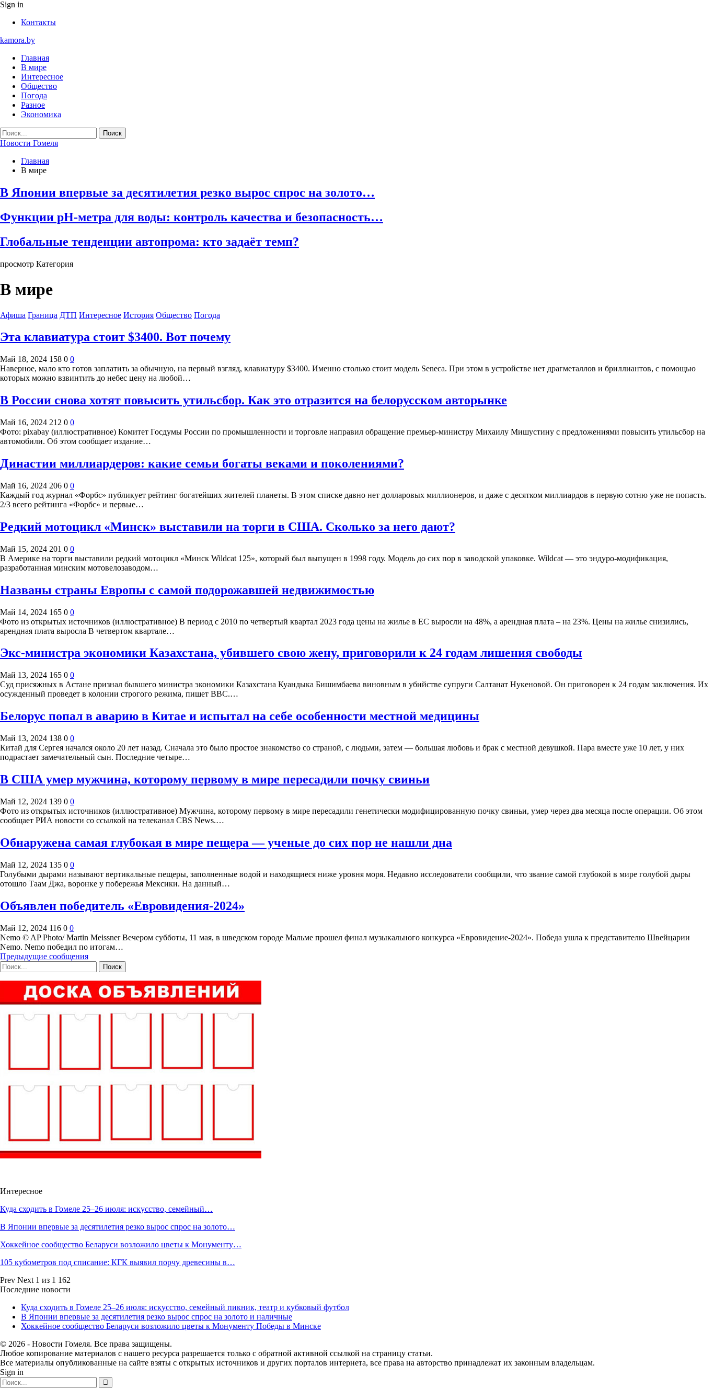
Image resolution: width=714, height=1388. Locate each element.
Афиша (13, 315)
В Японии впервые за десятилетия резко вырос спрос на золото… (187, 192)
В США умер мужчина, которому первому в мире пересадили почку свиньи (215, 779)
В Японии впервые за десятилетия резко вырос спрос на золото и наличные (156, 1316)
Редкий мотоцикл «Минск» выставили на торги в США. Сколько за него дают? (227, 526)
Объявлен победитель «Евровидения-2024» (122, 906)
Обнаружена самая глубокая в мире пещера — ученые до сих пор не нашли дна (226, 842)
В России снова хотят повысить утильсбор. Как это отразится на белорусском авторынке (253, 400)
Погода (34, 95)
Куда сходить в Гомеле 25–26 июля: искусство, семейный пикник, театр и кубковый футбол (185, 1307)
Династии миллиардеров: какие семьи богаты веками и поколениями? (202, 463)
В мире (34, 67)
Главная (35, 57)
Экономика (41, 114)
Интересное (42, 76)
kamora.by (17, 40)
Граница (42, 315)
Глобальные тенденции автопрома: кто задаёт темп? (149, 241)
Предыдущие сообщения (44, 956)
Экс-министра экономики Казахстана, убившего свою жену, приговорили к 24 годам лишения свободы (291, 652)
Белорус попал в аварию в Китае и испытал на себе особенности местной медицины (239, 716)
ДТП (68, 315)
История (138, 315)
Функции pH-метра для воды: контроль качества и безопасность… (191, 217)
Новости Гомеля (29, 143)
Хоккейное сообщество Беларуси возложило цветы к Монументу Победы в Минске (171, 1326)
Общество (39, 86)
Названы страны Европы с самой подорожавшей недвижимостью (187, 590)
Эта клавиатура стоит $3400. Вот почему (115, 337)
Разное (33, 104)
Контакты (38, 22)
